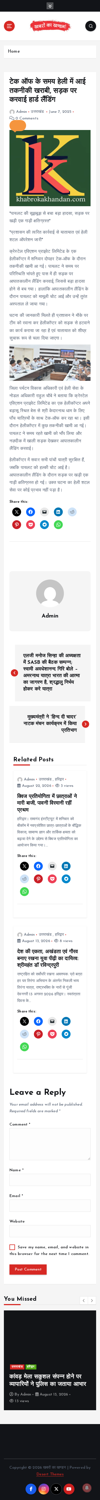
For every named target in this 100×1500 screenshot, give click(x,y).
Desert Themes (50, 1474)
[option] (50, 1360)
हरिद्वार (59, 779)
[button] (17, 125)
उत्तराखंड (37, 112)
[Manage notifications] (86, 1487)
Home (14, 52)
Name (16, 1170)
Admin (21, 112)
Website (17, 1222)
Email (16, 1196)
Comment (19, 1125)
